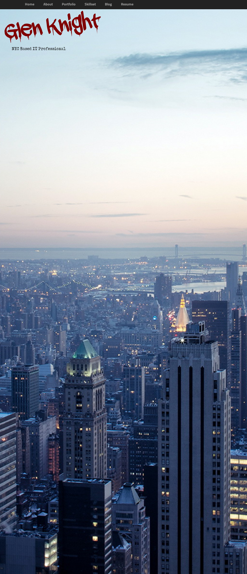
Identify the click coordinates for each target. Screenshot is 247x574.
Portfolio (69, 4)
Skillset (90, 4)
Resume (127, 4)
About (48, 4)
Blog (108, 4)
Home (29, 4)
